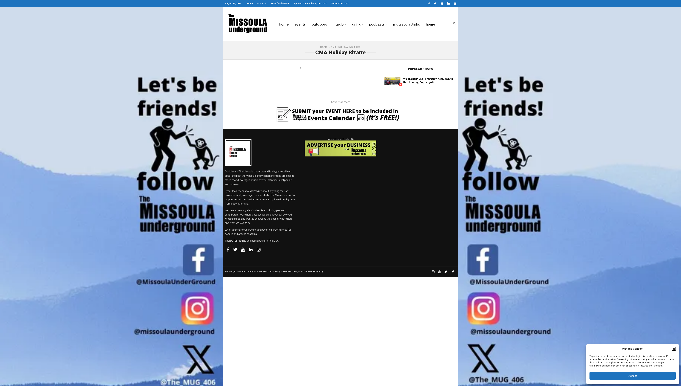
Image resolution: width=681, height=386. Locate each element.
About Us (262, 3)
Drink (356, 24)
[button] (674, 349)
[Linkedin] (448, 3)
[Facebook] (228, 249)
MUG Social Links (406, 24)
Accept (633, 375)
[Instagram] (455, 3)
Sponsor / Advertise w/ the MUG (310, 3)
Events (300, 24)
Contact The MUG (339, 3)
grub (340, 24)
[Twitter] (235, 249)
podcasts (377, 24)
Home (250, 3)
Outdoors (319, 24)
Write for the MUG (280, 3)
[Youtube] (442, 3)
